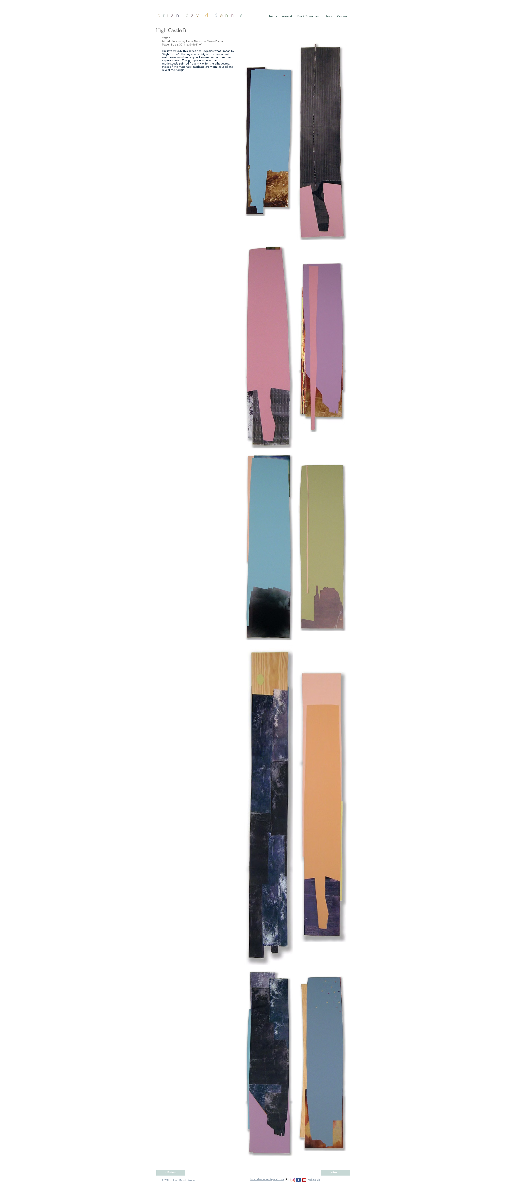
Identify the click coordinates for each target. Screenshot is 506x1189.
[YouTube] (304, 1180)
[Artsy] (287, 1180)
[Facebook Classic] (298, 1180)
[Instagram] (293, 1180)
